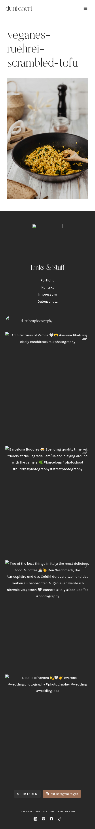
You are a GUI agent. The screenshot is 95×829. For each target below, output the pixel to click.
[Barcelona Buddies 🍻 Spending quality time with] (47, 502)
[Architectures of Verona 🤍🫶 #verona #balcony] (47, 388)
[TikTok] (59, 818)
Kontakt (47, 287)
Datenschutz (48, 301)
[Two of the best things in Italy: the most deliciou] (47, 616)
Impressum (47, 294)
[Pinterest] (43, 818)
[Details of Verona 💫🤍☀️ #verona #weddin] (47, 730)
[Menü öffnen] (85, 8)
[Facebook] (51, 818)
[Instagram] (35, 818)
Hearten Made (66, 811)
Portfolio (48, 280)
